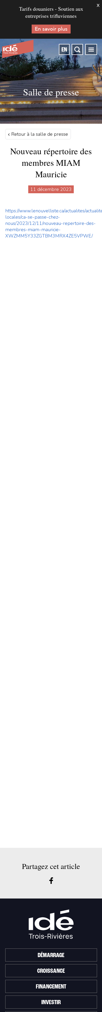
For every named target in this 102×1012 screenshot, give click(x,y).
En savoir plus (51, 29)
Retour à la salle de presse (39, 134)
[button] (91, 49)
